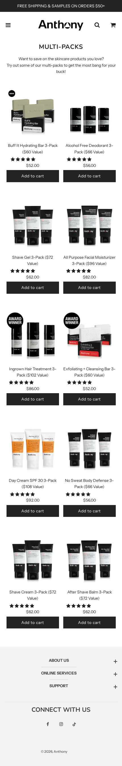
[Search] (97, 25)
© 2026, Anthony (54, 751)
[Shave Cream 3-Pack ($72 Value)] (33, 561)
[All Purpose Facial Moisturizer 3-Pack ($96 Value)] (89, 227)
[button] (23, 159)
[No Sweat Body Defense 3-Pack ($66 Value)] (89, 450)
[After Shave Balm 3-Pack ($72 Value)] (89, 561)
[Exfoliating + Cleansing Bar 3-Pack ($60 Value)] (89, 338)
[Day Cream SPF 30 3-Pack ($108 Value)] (33, 450)
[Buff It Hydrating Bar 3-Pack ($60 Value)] (33, 115)
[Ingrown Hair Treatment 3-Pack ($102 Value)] (33, 338)
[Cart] (113, 25)
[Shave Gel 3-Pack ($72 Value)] (33, 227)
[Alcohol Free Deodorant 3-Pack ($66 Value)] (89, 115)
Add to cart (32, 176)
